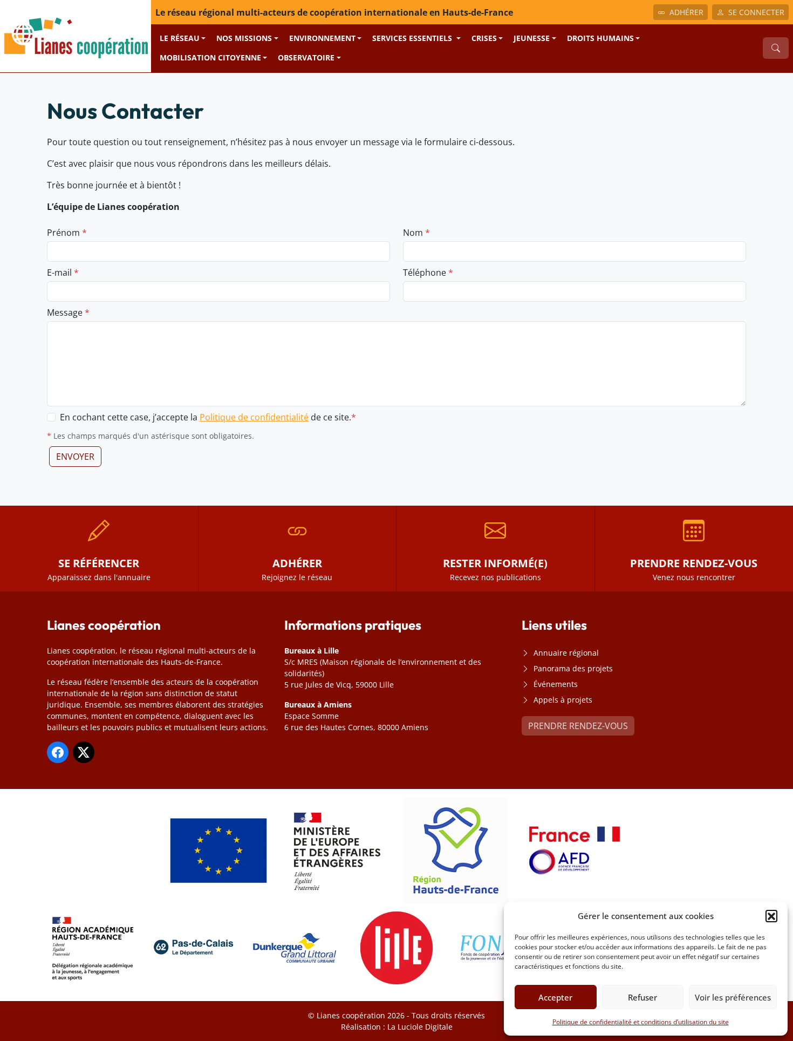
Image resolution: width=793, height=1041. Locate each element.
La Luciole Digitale (420, 1027)
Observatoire (306, 57)
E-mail (63, 272)
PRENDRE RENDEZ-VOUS (578, 726)
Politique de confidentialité (254, 417)
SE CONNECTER (756, 12)
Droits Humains (600, 38)
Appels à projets (563, 700)
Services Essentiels (413, 38)
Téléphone (428, 272)
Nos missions (244, 38)
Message (68, 312)
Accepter (555, 997)
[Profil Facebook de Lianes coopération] (58, 752)
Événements (556, 684)
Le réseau (180, 38)
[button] (771, 915)
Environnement (322, 38)
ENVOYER (75, 456)
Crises (484, 38)
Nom (416, 233)
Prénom (67, 233)
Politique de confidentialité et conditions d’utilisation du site (640, 1021)
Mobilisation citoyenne (210, 57)
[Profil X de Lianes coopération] (83, 752)
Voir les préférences (733, 997)
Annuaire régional (566, 653)
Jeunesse (532, 38)
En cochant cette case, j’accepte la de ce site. (208, 417)
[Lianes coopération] (75, 35)
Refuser (642, 997)
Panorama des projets (573, 668)
